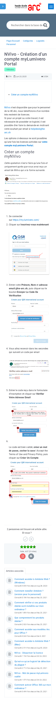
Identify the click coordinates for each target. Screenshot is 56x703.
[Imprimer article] (31, 556)
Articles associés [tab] (14, 571)
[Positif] (25, 538)
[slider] (28, 547)
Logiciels (40, 41)
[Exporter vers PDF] (23, 556)
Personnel (11, 44)
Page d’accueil (13, 41)
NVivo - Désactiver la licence (29, 653)
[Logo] (28, 6)
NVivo (7, 107)
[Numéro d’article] (7, 76)
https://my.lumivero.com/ (26, 220)
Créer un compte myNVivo (24, 94)
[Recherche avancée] (45, 25)
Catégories (28, 41)
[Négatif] (31, 538)
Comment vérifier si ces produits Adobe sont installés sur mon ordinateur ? (31, 606)
